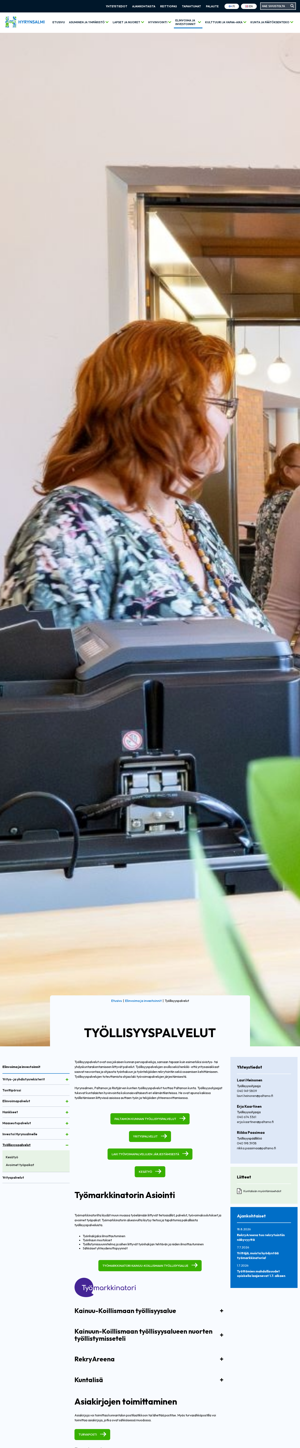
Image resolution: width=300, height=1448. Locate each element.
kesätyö (145, 1172)
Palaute (212, 6)
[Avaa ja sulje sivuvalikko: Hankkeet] (67, 1112)
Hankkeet (10, 1112)
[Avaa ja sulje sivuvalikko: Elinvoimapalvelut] (67, 1101)
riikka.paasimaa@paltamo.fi (256, 1148)
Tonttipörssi (11, 1090)
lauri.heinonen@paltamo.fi (255, 1096)
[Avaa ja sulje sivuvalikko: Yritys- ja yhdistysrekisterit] (67, 1079)
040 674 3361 (246, 1117)
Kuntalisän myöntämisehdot (262, 1191)
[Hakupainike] (292, 6)
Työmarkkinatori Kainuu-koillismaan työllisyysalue (145, 1266)
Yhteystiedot (116, 6)
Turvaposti (88, 1434)
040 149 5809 (247, 1091)
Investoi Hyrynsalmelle (19, 1134)
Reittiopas (168, 6)
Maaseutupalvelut (16, 1123)
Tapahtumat (191, 6)
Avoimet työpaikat (20, 1165)
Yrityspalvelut (13, 1177)
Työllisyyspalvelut (16, 1145)
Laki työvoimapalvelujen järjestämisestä (145, 1154)
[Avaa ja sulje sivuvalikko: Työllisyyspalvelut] (67, 1145)
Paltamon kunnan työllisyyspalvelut (145, 1119)
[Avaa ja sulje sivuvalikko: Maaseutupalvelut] (67, 1123)
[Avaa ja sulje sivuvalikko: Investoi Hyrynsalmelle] (67, 1134)
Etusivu (58, 22)
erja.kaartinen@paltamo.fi (255, 1122)
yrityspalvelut (145, 1136)
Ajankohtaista (143, 6)
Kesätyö (12, 1157)
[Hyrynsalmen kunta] (24, 22)
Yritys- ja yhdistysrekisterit (23, 1079)
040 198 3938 (247, 1143)
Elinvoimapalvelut (16, 1101)
